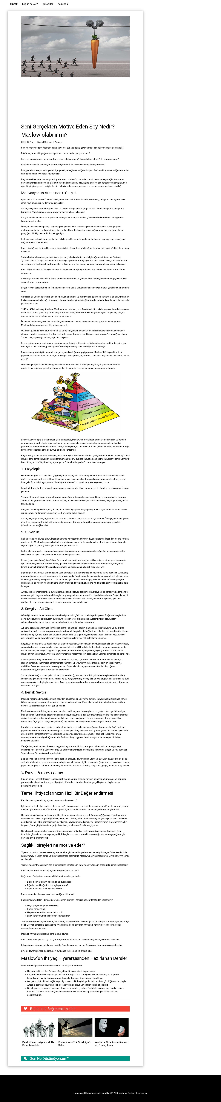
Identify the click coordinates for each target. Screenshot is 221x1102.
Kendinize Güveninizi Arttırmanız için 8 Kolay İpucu (112, 1044)
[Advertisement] (75, 100)
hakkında (63, 3)
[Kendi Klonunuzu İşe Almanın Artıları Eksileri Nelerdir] (39, 1027)
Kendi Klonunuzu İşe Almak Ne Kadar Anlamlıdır (38, 1044)
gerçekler (48, 3)
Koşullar (120, 1093)
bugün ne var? (30, 3)
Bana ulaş (79, 1093)
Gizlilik (131, 1093)
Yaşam (58, 142)
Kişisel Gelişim (44, 142)
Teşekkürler (141, 1093)
